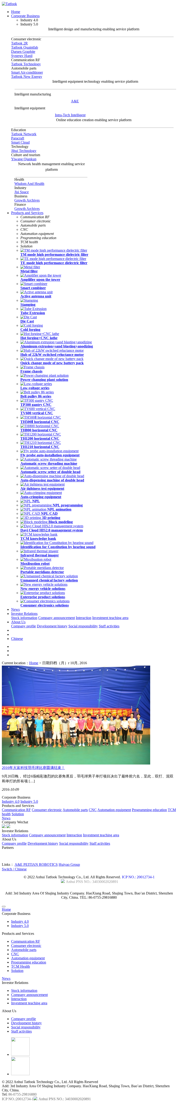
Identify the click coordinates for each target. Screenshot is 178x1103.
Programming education (149, 810)
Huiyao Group (69, 864)
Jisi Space (21, 192)
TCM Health (20, 966)
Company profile (23, 626)
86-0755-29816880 (22, 1094)
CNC (93, 810)
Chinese (17, 639)
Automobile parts (75, 810)
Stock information (24, 618)
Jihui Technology (23, 151)
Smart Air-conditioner (27, 72)
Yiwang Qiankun (23, 159)
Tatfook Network (23, 134)
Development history (52, 626)
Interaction (83, 618)
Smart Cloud (20, 142)
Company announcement (56, 618)
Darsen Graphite (23, 52)
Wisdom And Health (29, 184)
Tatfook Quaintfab (24, 47)
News (15, 609)
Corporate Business (25, 16)
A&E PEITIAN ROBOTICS (36, 864)
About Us (18, 622)
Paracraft (17, 138)
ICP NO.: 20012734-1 (138, 877)
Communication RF (16, 810)
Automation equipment (114, 810)
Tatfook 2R (19, 43)
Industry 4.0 (10, 801)
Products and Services (27, 213)
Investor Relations (24, 614)
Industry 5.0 (29, 801)
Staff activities (109, 626)
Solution (18, 814)
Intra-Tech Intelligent (70, 115)
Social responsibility (83, 626)
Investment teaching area (110, 618)
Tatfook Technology (26, 64)
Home (15, 12)
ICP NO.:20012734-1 (18, 1099)
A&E (75, 101)
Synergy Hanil (21, 56)
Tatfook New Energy (26, 77)
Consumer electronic (47, 810)
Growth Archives (27, 200)
